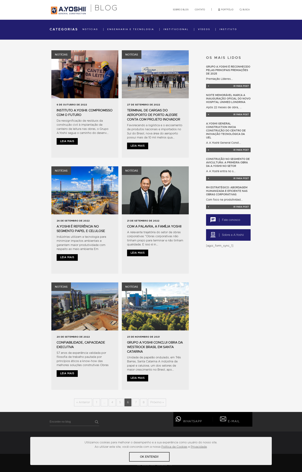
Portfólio (227, 9)
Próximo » (157, 402)
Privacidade (199, 446)
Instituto (228, 29)
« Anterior (83, 402)
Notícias (90, 29)
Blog (106, 8)
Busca (246, 9)
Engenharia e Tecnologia (130, 29)
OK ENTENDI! (149, 456)
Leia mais (67, 141)
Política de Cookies (174, 446)
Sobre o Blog (181, 9)
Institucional (176, 29)
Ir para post (228, 86)
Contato (200, 9)
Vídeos (204, 29)
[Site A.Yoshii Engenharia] (68, 13)
